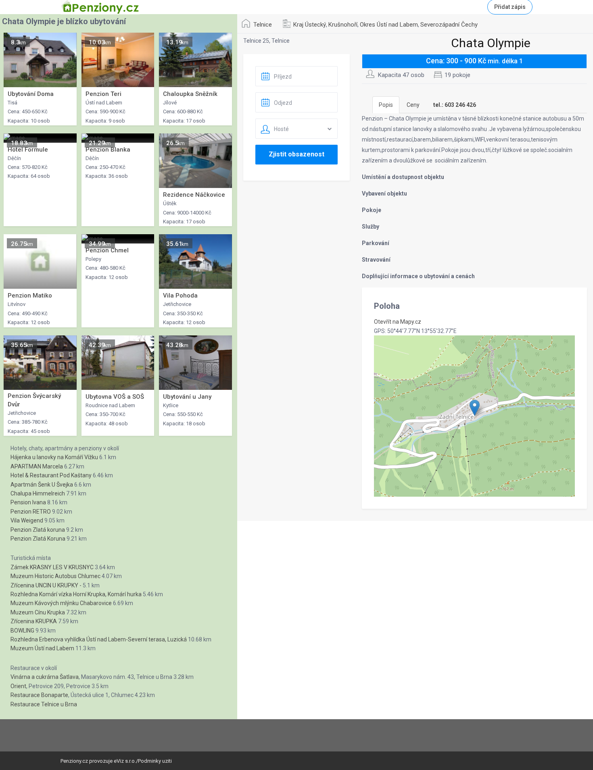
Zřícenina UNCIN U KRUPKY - (45, 585)
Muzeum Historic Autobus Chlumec (55, 576)
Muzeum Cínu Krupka (37, 612)
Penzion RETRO (30, 511)
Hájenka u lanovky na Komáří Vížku (54, 457)
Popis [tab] (386, 105)
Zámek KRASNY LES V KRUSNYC (52, 567)
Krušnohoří (342, 24)
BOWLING (22, 630)
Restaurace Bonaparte (39, 695)
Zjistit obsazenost (296, 154)
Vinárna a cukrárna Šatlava (44, 677)
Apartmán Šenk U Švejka (41, 484)
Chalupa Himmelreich (37, 493)
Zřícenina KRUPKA (33, 621)
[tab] (454, 104)
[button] (475, 408)
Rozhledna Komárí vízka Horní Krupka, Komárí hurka (76, 594)
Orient (18, 686)
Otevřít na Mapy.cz (397, 321)
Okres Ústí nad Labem (389, 24)
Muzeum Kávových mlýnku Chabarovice (61, 603)
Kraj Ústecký (309, 24)
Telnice (262, 24)
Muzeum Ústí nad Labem (42, 648)
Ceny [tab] (413, 105)
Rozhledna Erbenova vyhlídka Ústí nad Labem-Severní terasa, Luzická (98, 639)
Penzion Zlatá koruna (37, 530)
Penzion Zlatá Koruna (37, 538)
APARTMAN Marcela (36, 466)
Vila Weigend (26, 520)
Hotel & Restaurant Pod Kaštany (51, 475)
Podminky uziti (155, 761)
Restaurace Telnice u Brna (43, 704)
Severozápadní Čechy (449, 24)
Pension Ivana (28, 502)
